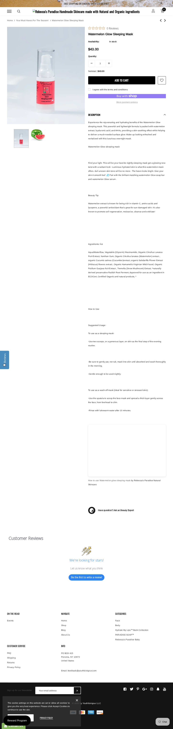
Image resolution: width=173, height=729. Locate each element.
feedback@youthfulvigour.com (82, 670)
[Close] (77, 701)
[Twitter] (131, 689)
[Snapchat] (158, 689)
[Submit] (77, 690)
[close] (161, 3)
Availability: (93, 41)
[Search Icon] (18, 11)
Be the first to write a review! (86, 577)
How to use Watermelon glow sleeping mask (109, 480)
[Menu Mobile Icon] (9, 11)
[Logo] (86, 11)
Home (10, 20)
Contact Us (15, 725)
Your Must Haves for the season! (32, 20)
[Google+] (144, 689)
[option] (46, 75)
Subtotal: (92, 71)
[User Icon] (153, 11)
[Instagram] (151, 689)
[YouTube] (164, 689)
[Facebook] (124, 689)
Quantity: (92, 56)
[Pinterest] (138, 689)
